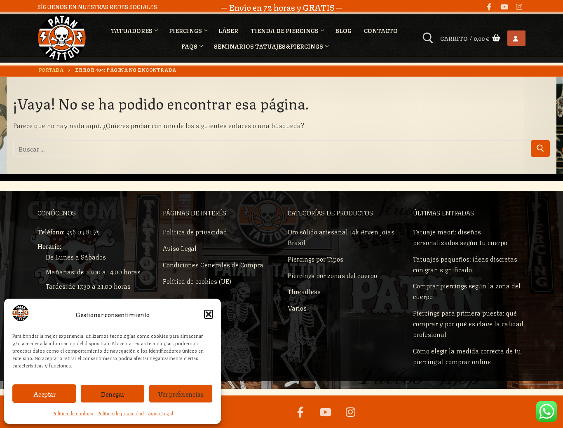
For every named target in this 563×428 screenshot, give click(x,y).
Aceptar (44, 394)
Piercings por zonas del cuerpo (332, 275)
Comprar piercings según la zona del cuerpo (467, 290)
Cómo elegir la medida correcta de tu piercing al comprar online (467, 355)
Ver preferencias (181, 394)
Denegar (112, 394)
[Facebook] (489, 6)
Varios (297, 307)
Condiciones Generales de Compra (213, 264)
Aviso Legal (160, 413)
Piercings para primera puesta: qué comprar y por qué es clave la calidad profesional (468, 323)
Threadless (304, 291)
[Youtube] (504, 6)
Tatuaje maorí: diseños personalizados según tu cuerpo (460, 236)
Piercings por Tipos (315, 258)
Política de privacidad (120, 413)
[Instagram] (519, 6)
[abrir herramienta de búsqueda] (428, 38)
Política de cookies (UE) (197, 281)
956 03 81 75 (83, 231)
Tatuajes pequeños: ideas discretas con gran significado (465, 263)
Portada (51, 69)
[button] (208, 314)
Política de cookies (72, 413)
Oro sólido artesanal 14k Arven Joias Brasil (341, 236)
